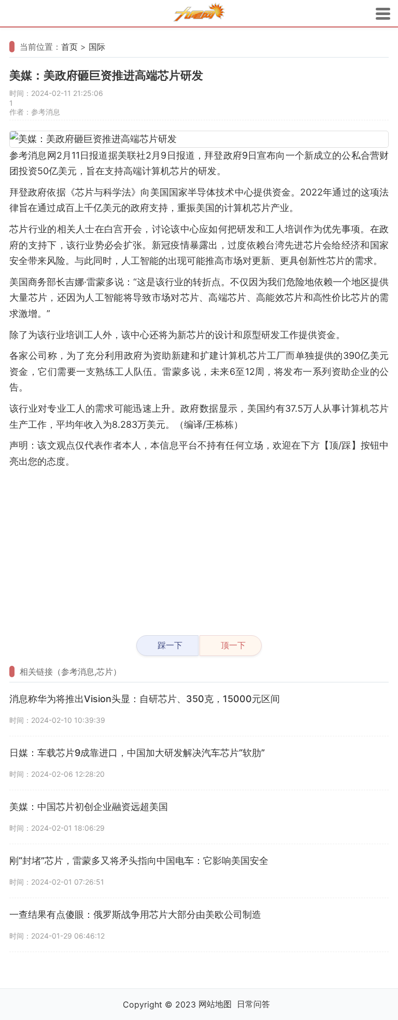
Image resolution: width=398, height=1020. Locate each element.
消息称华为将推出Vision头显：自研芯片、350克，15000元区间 (144, 698)
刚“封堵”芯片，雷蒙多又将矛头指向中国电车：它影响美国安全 (138, 860)
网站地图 (215, 1004)
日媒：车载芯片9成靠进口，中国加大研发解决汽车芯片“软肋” (137, 752)
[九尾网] (199, 14)
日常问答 (253, 1004)
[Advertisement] (199, 547)
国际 (97, 46)
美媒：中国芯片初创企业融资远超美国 (88, 806)
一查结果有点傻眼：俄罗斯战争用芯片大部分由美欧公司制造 (135, 914)
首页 (69, 46)
